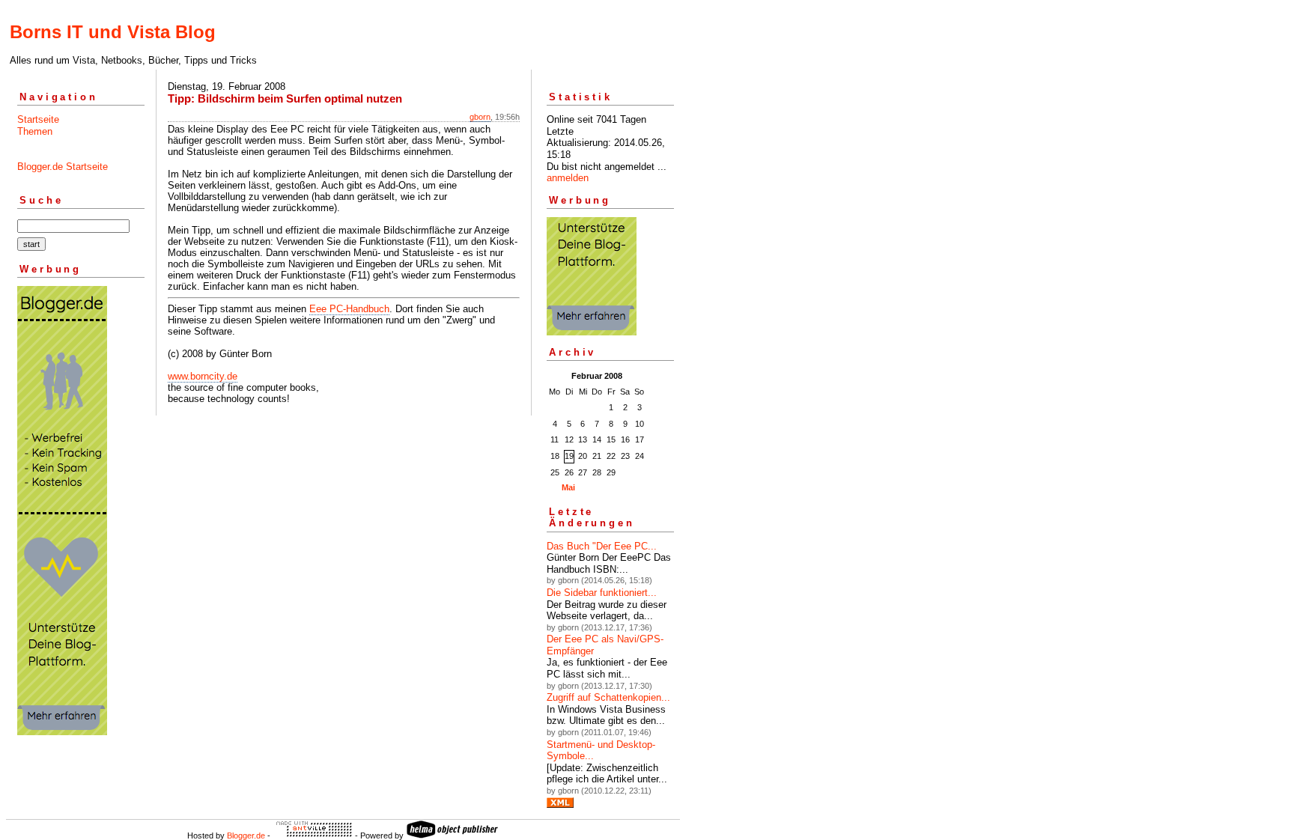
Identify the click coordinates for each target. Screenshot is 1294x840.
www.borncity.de (202, 376)
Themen (34, 131)
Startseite (38, 119)
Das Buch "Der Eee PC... (602, 546)
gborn (480, 116)
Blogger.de (246, 835)
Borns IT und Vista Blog (113, 32)
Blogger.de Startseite (62, 166)
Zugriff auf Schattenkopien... (608, 697)
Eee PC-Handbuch (349, 308)
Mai (568, 487)
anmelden (568, 177)
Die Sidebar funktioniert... (602, 592)
